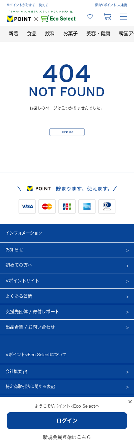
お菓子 (70, 33)
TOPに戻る (67, 132)
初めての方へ (18, 265)
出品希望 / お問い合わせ (30, 327)
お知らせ (14, 249)
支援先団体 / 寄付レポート (32, 311)
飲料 (50, 33)
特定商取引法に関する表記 (30, 386)
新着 (13, 33)
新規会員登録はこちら (67, 437)
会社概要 (14, 371)
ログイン (67, 420)
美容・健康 (98, 33)
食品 (31, 33)
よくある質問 (18, 296)
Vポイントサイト (22, 281)
